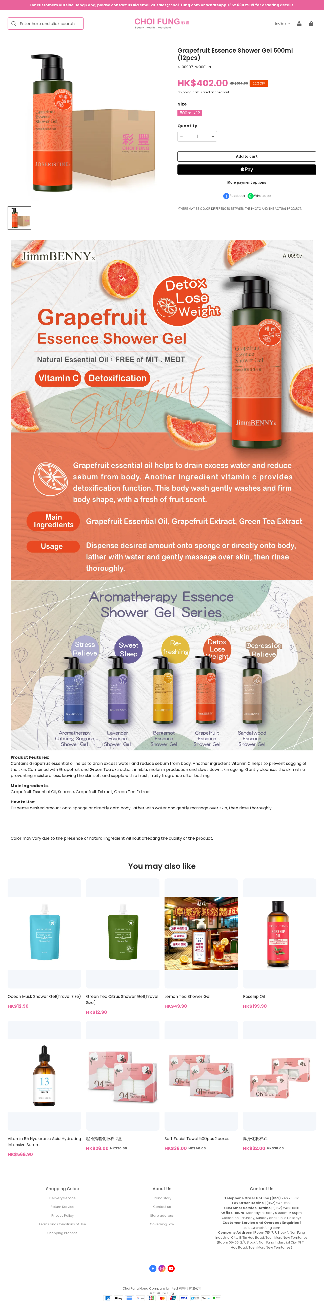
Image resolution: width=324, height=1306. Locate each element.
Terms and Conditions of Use (62, 1224)
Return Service (62, 1206)
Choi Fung (167, 1293)
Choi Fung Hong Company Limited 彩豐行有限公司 (162, 1288)
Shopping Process (62, 1233)
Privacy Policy (62, 1215)
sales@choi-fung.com (178, 5)
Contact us (162, 1206)
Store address (162, 1215)
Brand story (162, 1198)
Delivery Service (62, 1198)
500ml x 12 (190, 113)
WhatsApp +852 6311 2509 (230, 5)
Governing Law (162, 1224)
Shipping (185, 92)
